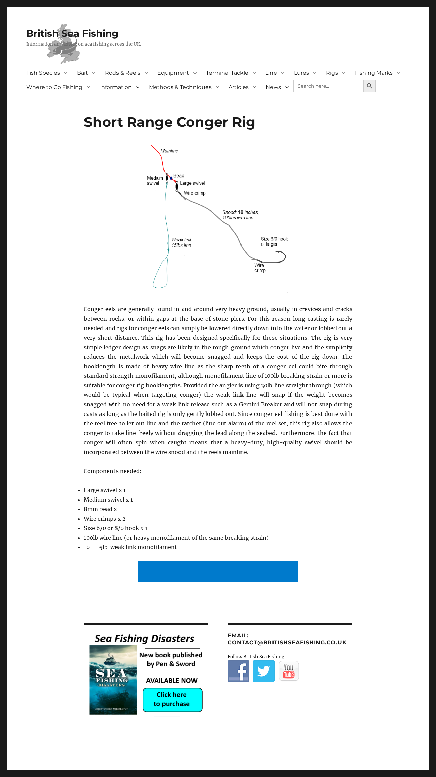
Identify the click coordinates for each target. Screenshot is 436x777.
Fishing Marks (374, 73)
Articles (239, 87)
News (273, 87)
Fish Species (43, 73)
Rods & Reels (122, 73)
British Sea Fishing (72, 33)
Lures (301, 73)
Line (271, 73)
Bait (82, 73)
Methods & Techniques (180, 87)
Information (115, 87)
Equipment (173, 73)
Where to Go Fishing (54, 87)
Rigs (332, 73)
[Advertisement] (219, 572)
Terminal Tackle (227, 73)
